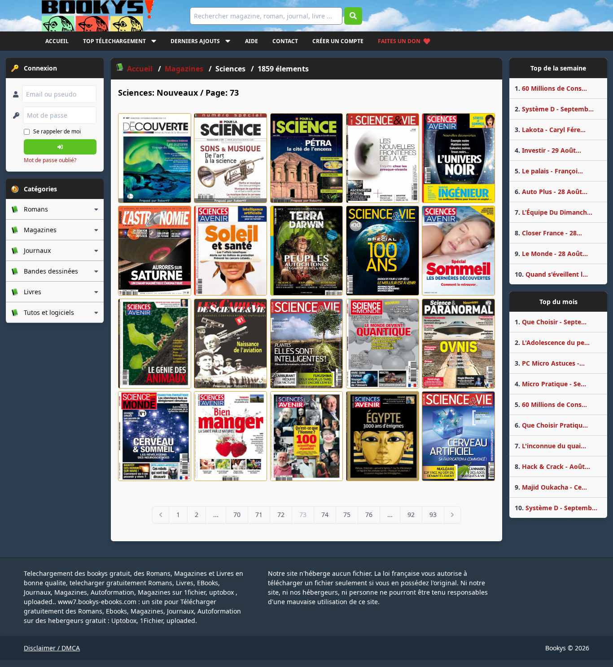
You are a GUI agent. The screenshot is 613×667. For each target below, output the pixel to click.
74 (324, 514)
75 (346, 514)
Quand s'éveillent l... (551, 274)
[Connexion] (60, 147)
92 (411, 514)
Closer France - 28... (548, 233)
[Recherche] (353, 16)
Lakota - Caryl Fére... (550, 129)
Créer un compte (337, 41)
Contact (285, 41)
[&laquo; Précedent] (160, 514)
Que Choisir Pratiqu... (551, 425)
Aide (251, 41)
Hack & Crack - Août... (552, 466)
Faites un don (399, 41)
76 (368, 514)
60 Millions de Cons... (551, 88)
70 (237, 514)
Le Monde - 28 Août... (551, 253)
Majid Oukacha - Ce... (551, 487)
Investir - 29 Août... (548, 150)
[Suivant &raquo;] (452, 514)
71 (259, 514)
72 (281, 514)
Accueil (57, 41)
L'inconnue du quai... (550, 446)
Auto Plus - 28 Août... (551, 191)
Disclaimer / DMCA (52, 648)
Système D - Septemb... (554, 109)
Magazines (185, 69)
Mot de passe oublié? (50, 160)
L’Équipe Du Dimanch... (553, 212)
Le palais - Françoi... (549, 171)
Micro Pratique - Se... (550, 384)
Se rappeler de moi (57, 131)
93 (433, 514)
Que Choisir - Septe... (551, 322)
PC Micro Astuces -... (550, 363)
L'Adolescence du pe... (552, 342)
